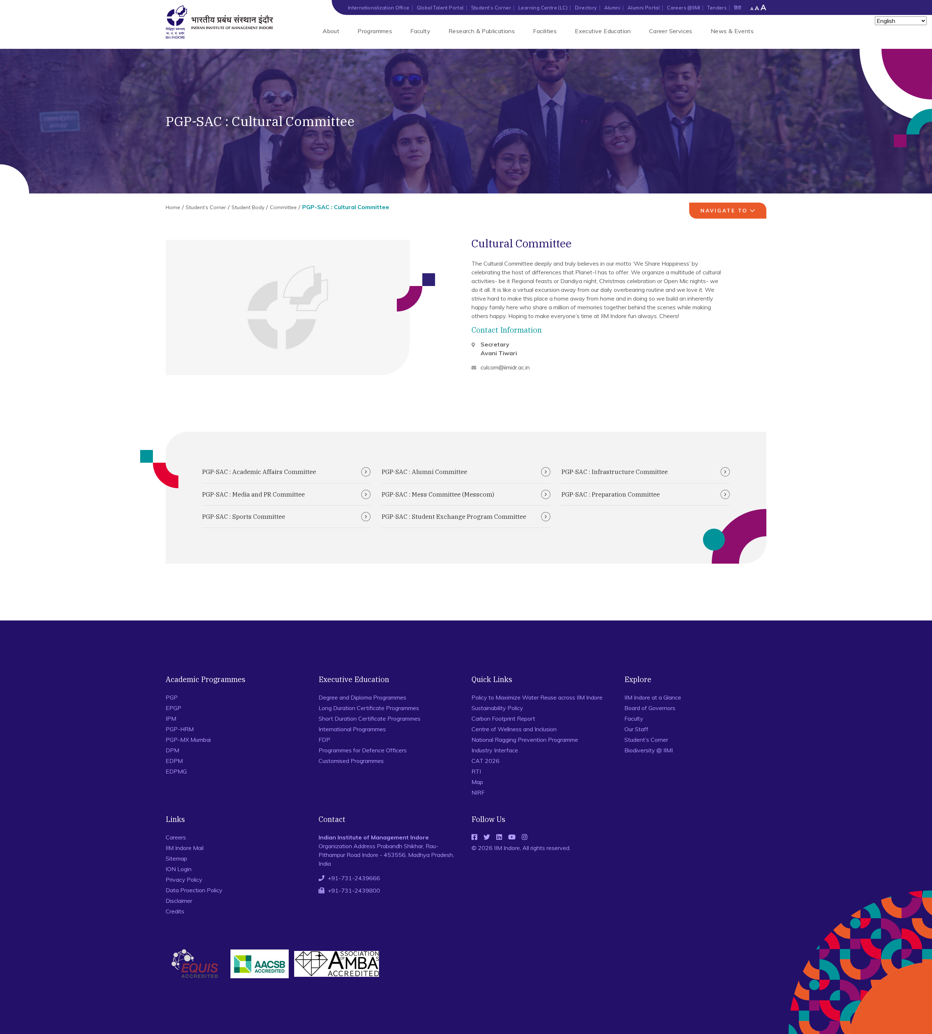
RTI (476, 771)
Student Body (248, 207)
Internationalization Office (379, 8)
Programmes (375, 31)
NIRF (478, 792)
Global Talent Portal (440, 8)
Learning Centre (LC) (543, 8)
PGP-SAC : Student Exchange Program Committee (454, 517)
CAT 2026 (485, 760)
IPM (171, 718)
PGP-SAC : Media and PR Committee (253, 494)
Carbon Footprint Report (503, 718)
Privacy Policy (184, 879)
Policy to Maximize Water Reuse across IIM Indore (537, 697)
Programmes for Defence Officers (363, 750)
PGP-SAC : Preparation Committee (610, 494)
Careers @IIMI (683, 8)
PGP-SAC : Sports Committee (243, 517)
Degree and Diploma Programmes (362, 697)
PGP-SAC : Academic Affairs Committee (259, 472)
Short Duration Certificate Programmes (369, 718)
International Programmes (352, 729)
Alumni (612, 8)
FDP (324, 739)
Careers (176, 837)
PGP (172, 697)
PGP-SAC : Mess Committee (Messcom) (438, 494)
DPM (172, 750)
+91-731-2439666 (354, 878)
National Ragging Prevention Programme (524, 739)
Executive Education (603, 31)
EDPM (174, 760)
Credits (175, 911)
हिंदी (737, 8)
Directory (586, 8)
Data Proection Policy (194, 890)
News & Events (732, 31)
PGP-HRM (180, 729)
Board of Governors (649, 708)
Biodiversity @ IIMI (648, 750)
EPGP (173, 708)
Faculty (420, 31)
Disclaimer (179, 900)
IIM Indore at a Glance (652, 697)
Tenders (717, 8)
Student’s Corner (491, 8)
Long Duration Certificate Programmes (369, 708)
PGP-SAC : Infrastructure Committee (614, 472)
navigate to (724, 210)
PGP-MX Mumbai (188, 739)
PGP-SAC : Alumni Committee (424, 472)
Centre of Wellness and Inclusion (514, 729)
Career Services (670, 31)
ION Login (178, 869)
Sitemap (176, 858)
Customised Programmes (351, 760)
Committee (283, 207)
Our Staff (636, 729)
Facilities (545, 31)
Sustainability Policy (497, 708)
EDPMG (176, 771)
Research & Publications (482, 31)
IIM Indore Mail (185, 847)
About (331, 31)
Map (477, 782)
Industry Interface (494, 750)
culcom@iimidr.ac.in (505, 367)
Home (173, 207)
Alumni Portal (644, 8)
